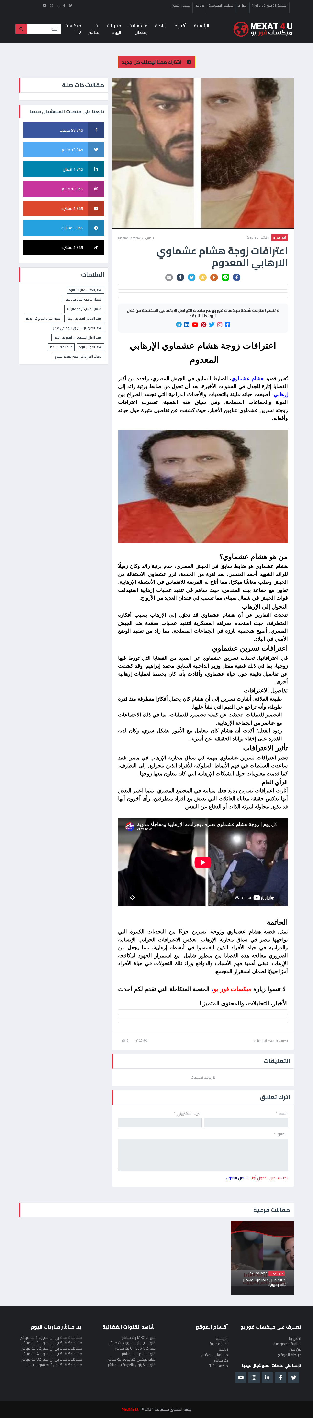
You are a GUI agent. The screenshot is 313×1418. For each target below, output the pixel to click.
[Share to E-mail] (169, 277)
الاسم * (282, 1113)
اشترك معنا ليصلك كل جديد (152, 62)
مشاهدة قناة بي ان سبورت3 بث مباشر (52, 1348)
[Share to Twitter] (192, 277)
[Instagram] (219, 325)
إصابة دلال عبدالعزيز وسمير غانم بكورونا (265, 1282)
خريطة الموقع (289, 1354)
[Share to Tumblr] (180, 277)
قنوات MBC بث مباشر (139, 1337)
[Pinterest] (203, 325)
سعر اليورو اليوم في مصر (43, 318)
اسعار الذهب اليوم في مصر (83, 299)
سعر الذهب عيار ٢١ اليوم (85, 290)
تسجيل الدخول (180, 5)
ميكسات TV (72, 29)
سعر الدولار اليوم (90, 347)
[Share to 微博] (203, 277)
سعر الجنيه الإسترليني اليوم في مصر (77, 328)
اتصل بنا (242, 5)
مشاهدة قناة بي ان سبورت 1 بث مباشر (51, 1337)
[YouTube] (195, 325)
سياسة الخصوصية (220, 5)
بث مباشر (94, 29)
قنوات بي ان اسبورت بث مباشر (132, 1342)
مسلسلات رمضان (138, 29)
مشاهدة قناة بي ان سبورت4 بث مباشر (52, 1353)
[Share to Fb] (237, 277)
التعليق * (281, 1134)
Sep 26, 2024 (258, 237)
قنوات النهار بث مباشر (139, 1353)
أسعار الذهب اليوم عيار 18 (84, 309)
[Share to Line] (225, 277)
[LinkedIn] (186, 325)
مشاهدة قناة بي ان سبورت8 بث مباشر (52, 1359)
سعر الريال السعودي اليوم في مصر (78, 337)
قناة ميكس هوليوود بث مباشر (131, 1359)
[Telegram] (179, 325)
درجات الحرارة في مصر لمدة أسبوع (78, 356)
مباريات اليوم (114, 29)
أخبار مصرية (219, 1343)
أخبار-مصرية (279, 237)
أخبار (182, 25)
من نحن (199, 5)
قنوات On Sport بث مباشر (135, 1348)
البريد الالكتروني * (188, 1113)
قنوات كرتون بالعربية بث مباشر (132, 1364)
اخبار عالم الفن (276, 1273)
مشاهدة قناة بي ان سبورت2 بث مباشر (52, 1342)
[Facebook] (227, 325)
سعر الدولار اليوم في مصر (84, 318)
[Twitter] (212, 325)
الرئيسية (201, 25)
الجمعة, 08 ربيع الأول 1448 (269, 5)
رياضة (160, 25)
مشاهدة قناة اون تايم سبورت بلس (54, 1364)
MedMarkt (130, 1409)
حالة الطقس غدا (61, 347)
